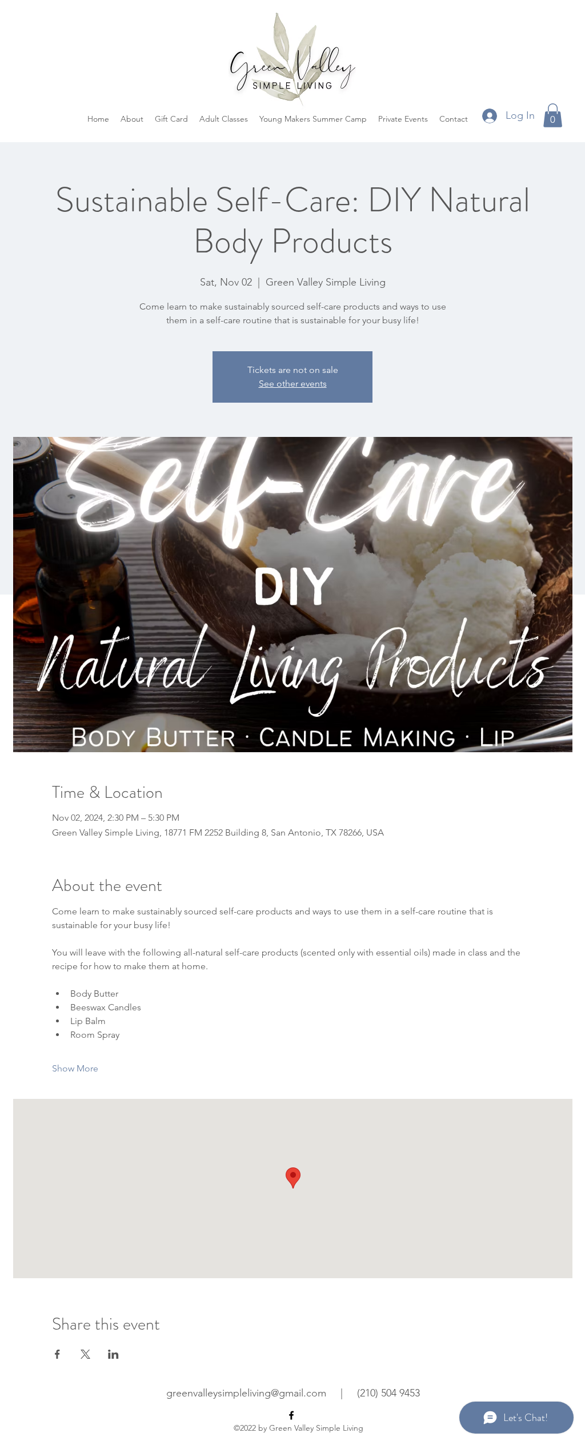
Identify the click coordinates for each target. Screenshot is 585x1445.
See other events (293, 383)
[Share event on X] (85, 1354)
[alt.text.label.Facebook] (291, 1415)
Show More (75, 1068)
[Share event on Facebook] (57, 1354)
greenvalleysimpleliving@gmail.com (246, 1393)
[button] (553, 115)
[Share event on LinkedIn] (113, 1354)
